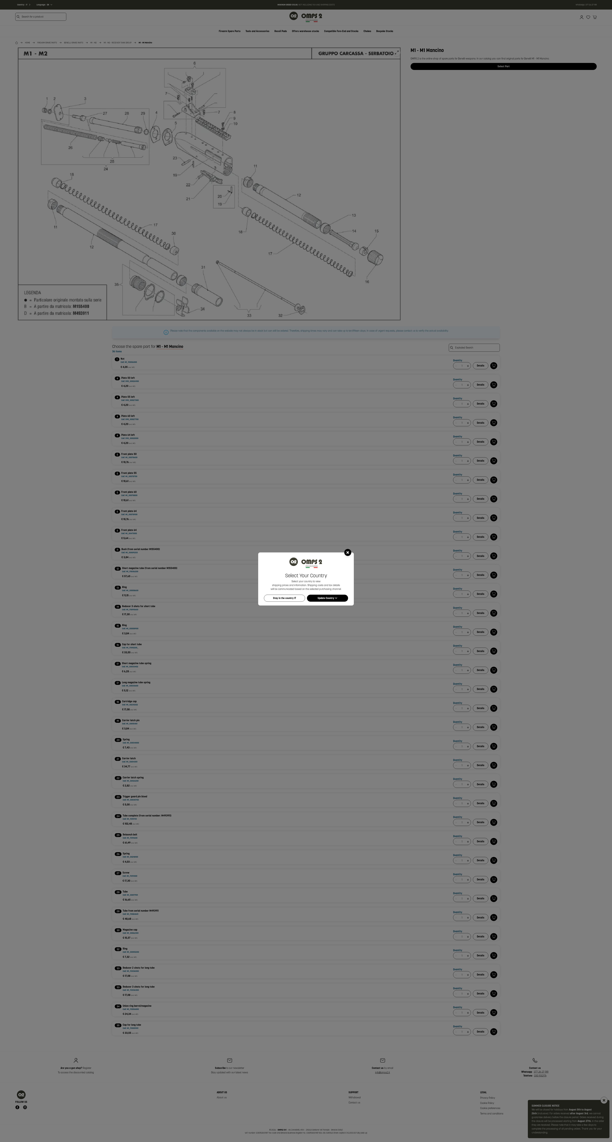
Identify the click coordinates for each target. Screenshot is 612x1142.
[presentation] (306, 571)
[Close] (347, 552)
